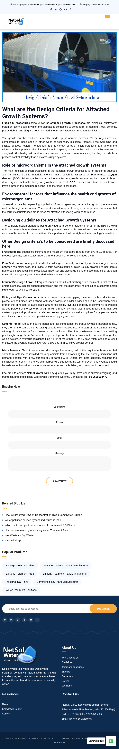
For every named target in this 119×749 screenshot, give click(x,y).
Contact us (67, 676)
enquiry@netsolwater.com (96, 4)
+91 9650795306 (67, 4)
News (5, 704)
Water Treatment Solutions (21, 590)
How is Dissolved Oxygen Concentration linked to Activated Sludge (43, 515)
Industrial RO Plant (17, 581)
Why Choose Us (70, 657)
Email (60, 438)
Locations (67, 685)
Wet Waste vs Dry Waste (19, 535)
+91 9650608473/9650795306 (86, 714)
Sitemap (66, 671)
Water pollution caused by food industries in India (33, 520)
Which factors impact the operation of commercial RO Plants (40, 525)
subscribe (103, 608)
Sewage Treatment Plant (20, 565)
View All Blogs (13, 540)
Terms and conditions (73, 667)
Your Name (59, 407)
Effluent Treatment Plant (20, 573)
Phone (59, 422)
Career (65, 681)
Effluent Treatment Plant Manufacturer (65, 573)
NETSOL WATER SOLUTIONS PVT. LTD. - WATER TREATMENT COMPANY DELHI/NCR (63, 738)
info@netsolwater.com (80, 719)
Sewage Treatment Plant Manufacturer (65, 565)
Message (59, 453)
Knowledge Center (11, 709)
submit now (59, 481)
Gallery (6, 713)
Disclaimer (67, 662)
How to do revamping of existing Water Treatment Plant (37, 530)
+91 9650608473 (49, 4)
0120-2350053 (32, 4)
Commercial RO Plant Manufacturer (57, 581)
